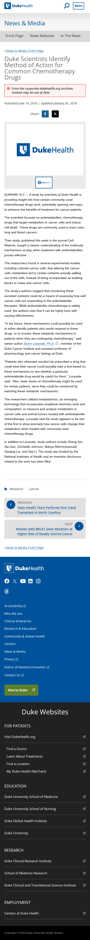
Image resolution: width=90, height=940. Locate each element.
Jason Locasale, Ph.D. (39, 343)
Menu (78, 6)
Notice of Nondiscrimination (25, 667)
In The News (71, 35)
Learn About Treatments (25, 756)
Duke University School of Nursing (30, 808)
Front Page (14, 35)
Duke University (16, 833)
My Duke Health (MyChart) (26, 771)
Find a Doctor (17, 749)
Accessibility (13, 606)
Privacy (9, 659)
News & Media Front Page (25, 51)
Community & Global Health (24, 636)
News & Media (15, 651)
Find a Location (18, 764)
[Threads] (7, 591)
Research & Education (20, 628)
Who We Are (13, 613)
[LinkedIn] (31, 581)
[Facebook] (7, 581)
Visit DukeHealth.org (19, 736)
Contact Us (12, 675)
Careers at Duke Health (21, 913)
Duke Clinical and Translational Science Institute (40, 885)
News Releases (42, 35)
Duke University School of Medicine (31, 796)
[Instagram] (39, 581)
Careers (10, 644)
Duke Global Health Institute (25, 821)
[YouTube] (23, 581)
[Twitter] (15, 581)
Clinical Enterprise (17, 621)
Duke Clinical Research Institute (27, 861)
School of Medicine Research (25, 873)
